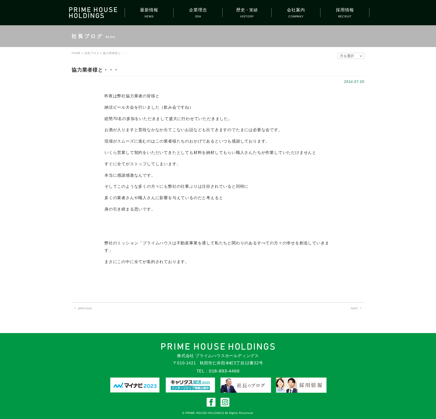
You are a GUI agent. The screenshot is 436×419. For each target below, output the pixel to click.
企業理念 (198, 10)
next (354, 308)
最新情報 (149, 10)
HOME (76, 53)
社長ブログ (92, 53)
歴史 (247, 10)
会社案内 (296, 10)
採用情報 (345, 10)
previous (85, 308)
